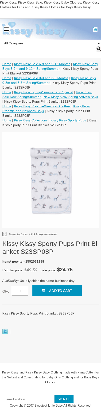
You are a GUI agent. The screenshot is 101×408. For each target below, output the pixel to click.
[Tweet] (5, 333)
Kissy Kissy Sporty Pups (68, 120)
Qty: (5, 291)
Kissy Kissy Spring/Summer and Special (43, 92)
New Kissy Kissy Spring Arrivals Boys (70, 97)
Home (6, 64)
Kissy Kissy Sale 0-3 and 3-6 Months (41, 78)
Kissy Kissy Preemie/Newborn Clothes (42, 106)
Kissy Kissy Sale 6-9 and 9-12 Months (42, 64)
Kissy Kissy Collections (31, 120)
